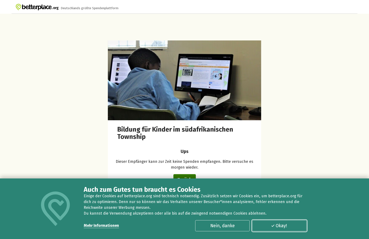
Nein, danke (222, 226)
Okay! (281, 226)
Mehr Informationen (101, 225)
